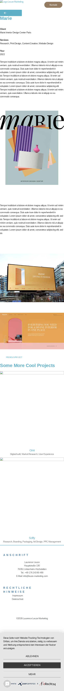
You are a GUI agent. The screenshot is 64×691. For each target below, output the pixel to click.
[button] (37, 5)
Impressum (17, 595)
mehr (32, 674)
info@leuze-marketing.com (35, 576)
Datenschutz (17, 599)
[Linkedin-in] (32, 624)
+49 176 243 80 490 (34, 572)
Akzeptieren (32, 665)
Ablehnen (32, 656)
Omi (32, 450)
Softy (32, 538)
